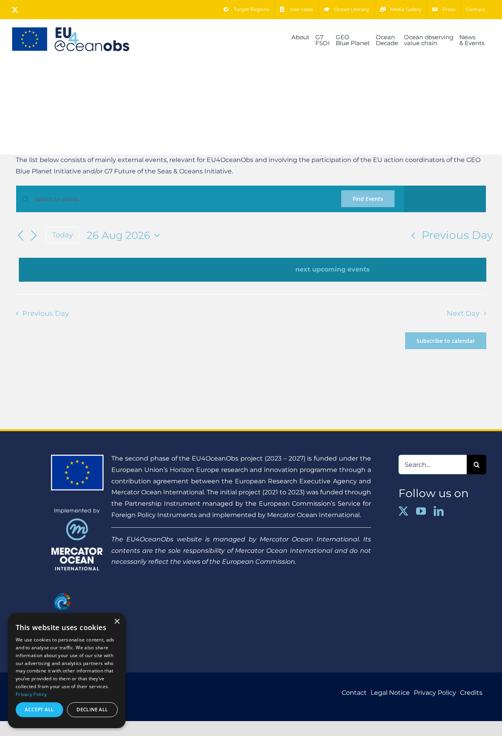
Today (62, 235)
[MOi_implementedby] (77, 511)
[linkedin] (439, 511)
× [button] (117, 622)
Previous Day (457, 235)
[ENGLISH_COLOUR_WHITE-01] (77, 591)
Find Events (368, 198)
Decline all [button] (92, 709)
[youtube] (421, 511)
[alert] (252, 270)
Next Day (463, 313)
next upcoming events (332, 269)
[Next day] (33, 235)
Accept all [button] (39, 709)
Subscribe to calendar (446, 340)
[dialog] (67, 670)
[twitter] (403, 511)
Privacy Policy (31, 694)
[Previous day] (20, 235)
